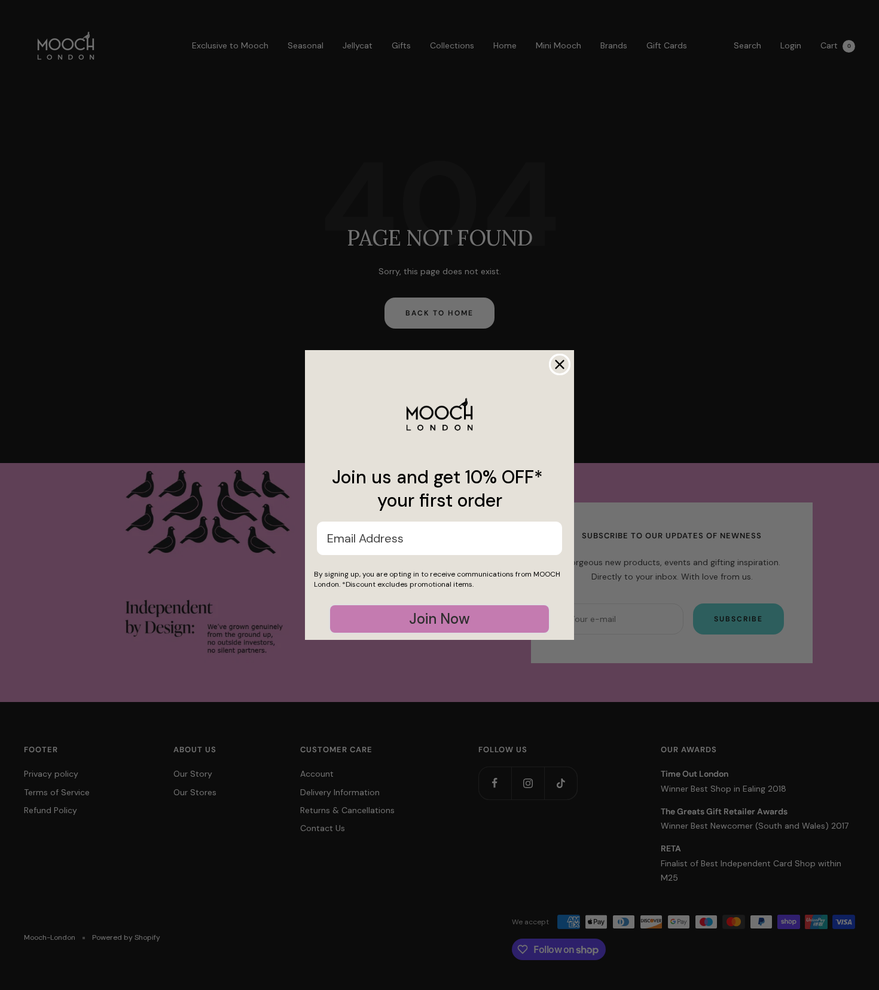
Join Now (439, 618)
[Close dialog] (559, 364)
